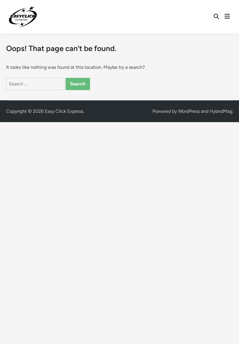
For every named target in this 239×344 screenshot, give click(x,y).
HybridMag (221, 111)
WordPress (189, 111)
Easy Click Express (64, 111)
